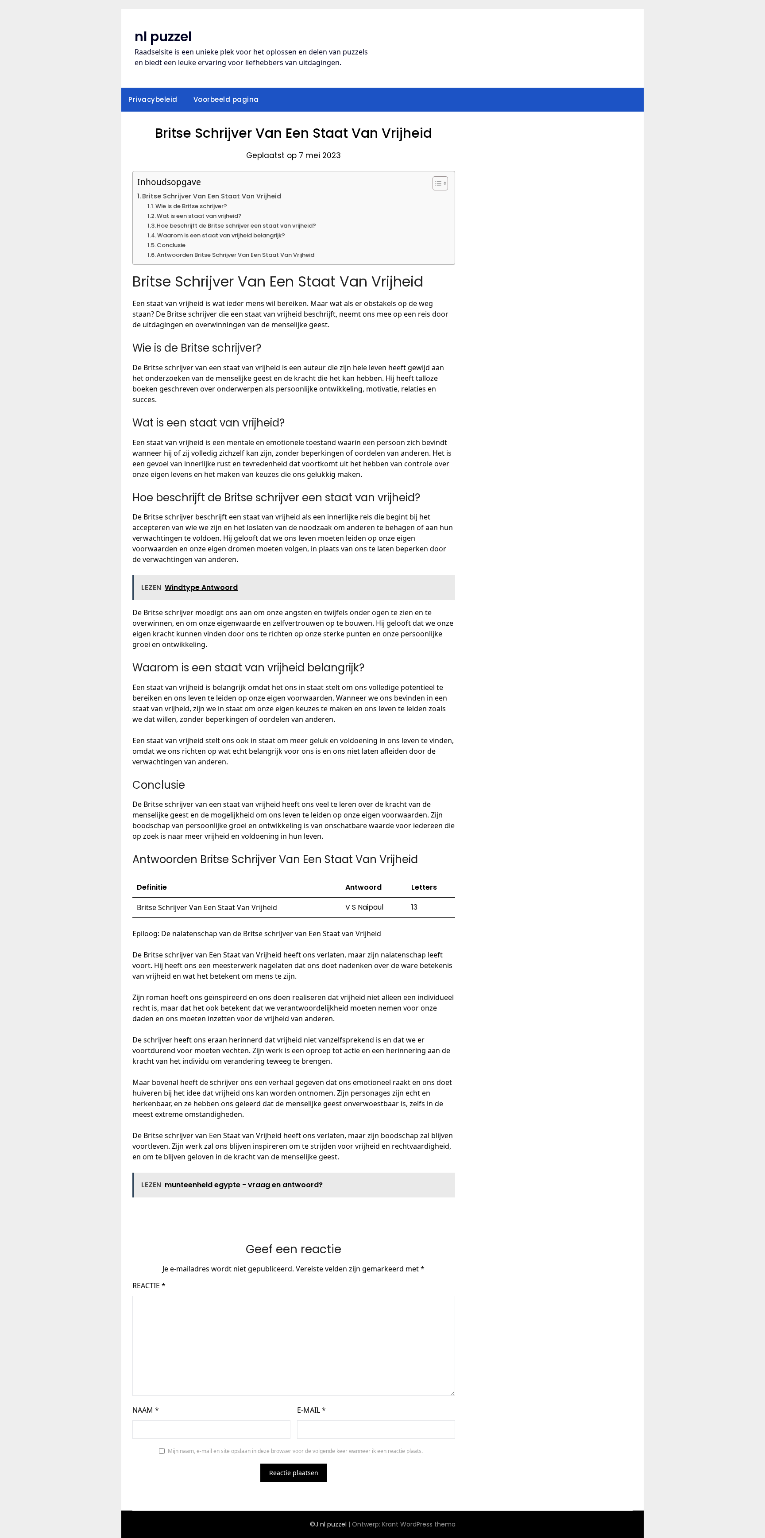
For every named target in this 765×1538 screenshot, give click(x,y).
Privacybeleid (153, 99)
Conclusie (171, 245)
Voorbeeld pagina (226, 99)
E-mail (311, 1410)
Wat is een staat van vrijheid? (199, 216)
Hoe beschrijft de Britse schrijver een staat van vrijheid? (236, 225)
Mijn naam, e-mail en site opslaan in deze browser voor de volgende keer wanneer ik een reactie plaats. (295, 1451)
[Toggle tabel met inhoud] (436, 183)
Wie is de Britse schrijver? (191, 206)
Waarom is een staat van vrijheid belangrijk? (221, 235)
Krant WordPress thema (419, 1524)
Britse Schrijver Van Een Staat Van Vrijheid (211, 196)
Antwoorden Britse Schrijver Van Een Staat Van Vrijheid (235, 255)
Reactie (149, 1285)
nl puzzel (163, 36)
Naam (145, 1410)
